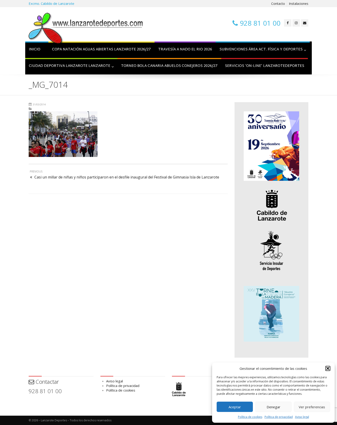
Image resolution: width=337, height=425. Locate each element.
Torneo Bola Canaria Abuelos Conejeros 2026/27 (169, 66)
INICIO (34, 49)
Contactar (46, 381)
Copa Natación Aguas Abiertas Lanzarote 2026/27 (101, 49)
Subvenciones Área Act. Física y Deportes (261, 49)
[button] (328, 368)
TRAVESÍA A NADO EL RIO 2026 (185, 49)
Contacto (278, 3)
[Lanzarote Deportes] (86, 29)
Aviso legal (302, 417)
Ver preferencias (312, 407)
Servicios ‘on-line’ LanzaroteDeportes (264, 66)
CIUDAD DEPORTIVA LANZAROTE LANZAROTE (69, 66)
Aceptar (235, 407)
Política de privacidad (279, 417)
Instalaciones (298, 3)
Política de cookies (250, 417)
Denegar (273, 407)
